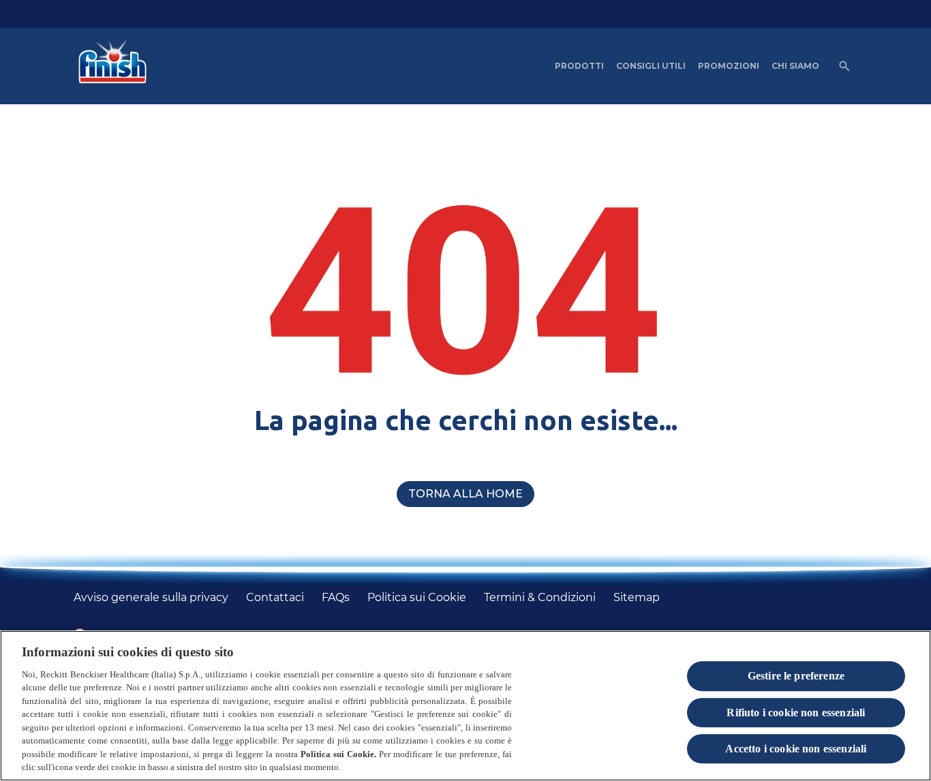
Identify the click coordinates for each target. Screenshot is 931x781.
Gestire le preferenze (796, 676)
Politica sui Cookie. (338, 754)
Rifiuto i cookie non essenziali (796, 712)
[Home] (109, 66)
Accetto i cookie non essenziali (795, 748)
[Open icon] (844, 66)
